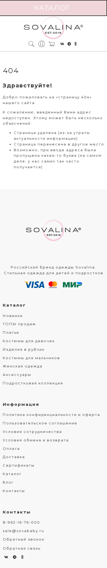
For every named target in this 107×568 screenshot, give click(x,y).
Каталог (14, 305)
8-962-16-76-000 (21, 522)
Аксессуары (17, 374)
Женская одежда (23, 366)
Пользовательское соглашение (40, 423)
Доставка (14, 457)
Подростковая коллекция (33, 383)
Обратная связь (22, 548)
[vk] (62, 44)
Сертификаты (19, 465)
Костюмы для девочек (29, 341)
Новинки (13, 315)
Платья (11, 332)
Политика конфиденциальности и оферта (51, 414)
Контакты (14, 491)
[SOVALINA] (53, 28)
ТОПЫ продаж (19, 324)
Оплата (11, 448)
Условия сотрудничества (32, 431)
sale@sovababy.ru (23, 531)
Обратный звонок (23, 539)
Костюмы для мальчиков (31, 358)
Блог (8, 482)
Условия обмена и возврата (36, 440)
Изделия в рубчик (24, 349)
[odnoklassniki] (75, 44)
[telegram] (69, 44)
